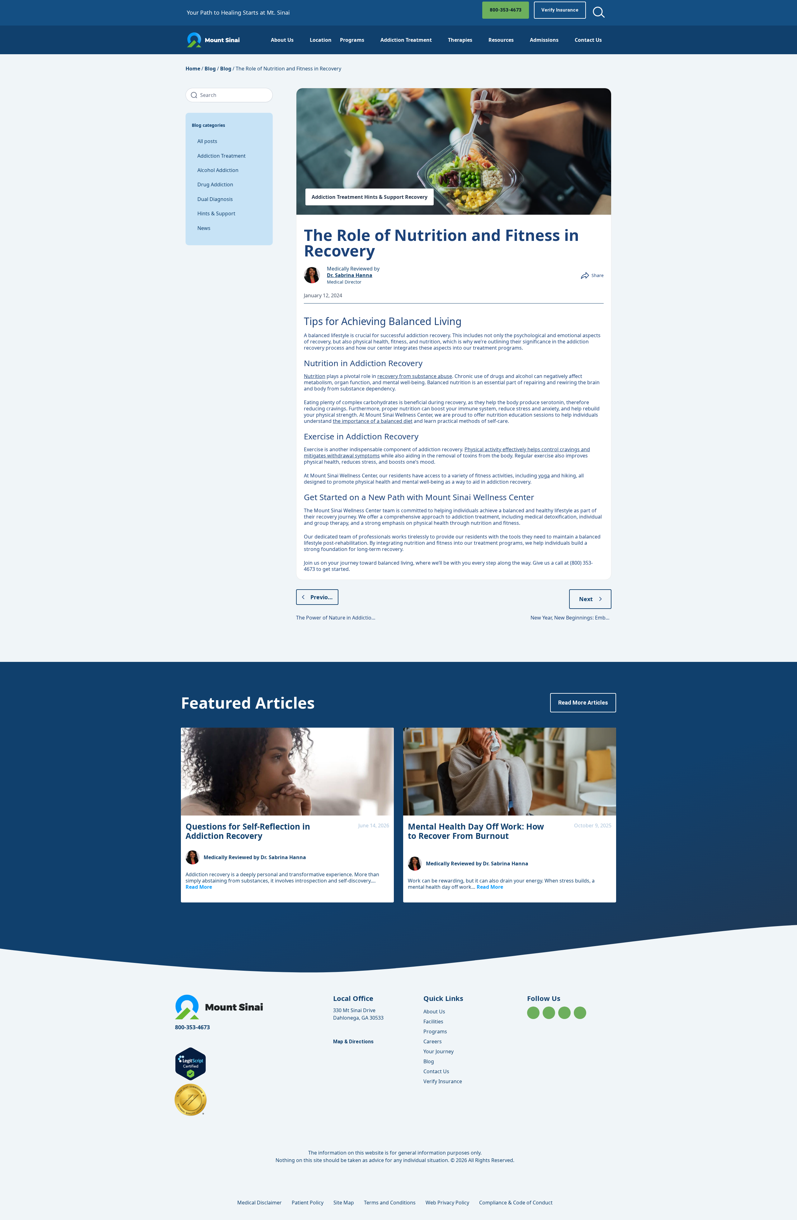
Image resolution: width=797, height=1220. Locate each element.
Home (193, 68)
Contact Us (588, 39)
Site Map (343, 1202)
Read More (199, 886)
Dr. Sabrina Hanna (349, 275)
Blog (210, 68)
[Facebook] (533, 1013)
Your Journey (438, 1051)
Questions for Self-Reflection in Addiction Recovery (248, 831)
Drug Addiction (215, 184)
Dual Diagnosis (215, 199)
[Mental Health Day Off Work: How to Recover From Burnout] (509, 772)
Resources (501, 39)
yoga (544, 475)
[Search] (193, 95)
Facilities (433, 1021)
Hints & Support (216, 213)
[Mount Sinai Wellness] (213, 39)
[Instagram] (549, 1013)
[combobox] (236, 95)
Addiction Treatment (406, 39)
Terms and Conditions (390, 1202)
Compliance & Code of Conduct (516, 1202)
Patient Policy (307, 1202)
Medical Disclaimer (259, 1202)
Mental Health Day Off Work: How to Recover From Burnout (476, 831)
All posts (207, 141)
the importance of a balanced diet (373, 421)
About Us (282, 39)
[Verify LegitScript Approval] (190, 1078)
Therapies (460, 39)
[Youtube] (580, 1013)
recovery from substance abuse (414, 376)
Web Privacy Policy (447, 1202)
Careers (432, 1041)
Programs (352, 39)
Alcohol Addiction (217, 170)
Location (321, 39)
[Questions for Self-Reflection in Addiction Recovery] (287, 772)
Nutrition (314, 376)
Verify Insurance (442, 1081)
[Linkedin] (564, 1013)
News (203, 228)
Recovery (416, 197)
